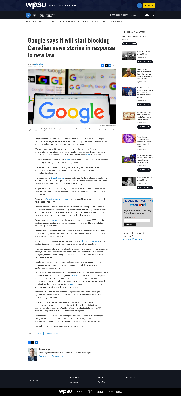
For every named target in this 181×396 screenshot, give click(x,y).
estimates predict (53, 220)
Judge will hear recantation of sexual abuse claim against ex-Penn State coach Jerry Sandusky (144, 74)
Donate (150, 5)
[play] (28, 15)
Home (28, 22)
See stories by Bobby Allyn (51, 356)
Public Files (101, 382)
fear (71, 284)
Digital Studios (54, 22)
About (93, 22)
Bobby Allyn (38, 64)
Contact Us (74, 382)
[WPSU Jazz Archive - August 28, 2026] (129, 55)
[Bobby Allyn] (32, 354)
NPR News (37, 333)
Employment (74, 377)
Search (100, 377)
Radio (41, 22)
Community (68, 22)
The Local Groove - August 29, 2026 (135, 36)
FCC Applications (131, 377)
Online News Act (57, 178)
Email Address (129, 217)
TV (33, 22)
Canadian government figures (58, 199)
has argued (77, 276)
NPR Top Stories (52, 333)
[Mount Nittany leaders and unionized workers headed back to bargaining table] (129, 158)
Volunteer (115, 22)
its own (67, 160)
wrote (87, 155)
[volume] (34, 15)
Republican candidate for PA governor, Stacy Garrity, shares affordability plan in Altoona (145, 92)
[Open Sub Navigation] (36, 22)
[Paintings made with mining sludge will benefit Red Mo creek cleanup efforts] (129, 115)
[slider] (37, 15)
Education (81, 22)
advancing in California (90, 241)
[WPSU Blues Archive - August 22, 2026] (129, 181)
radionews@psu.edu (132, 239)
